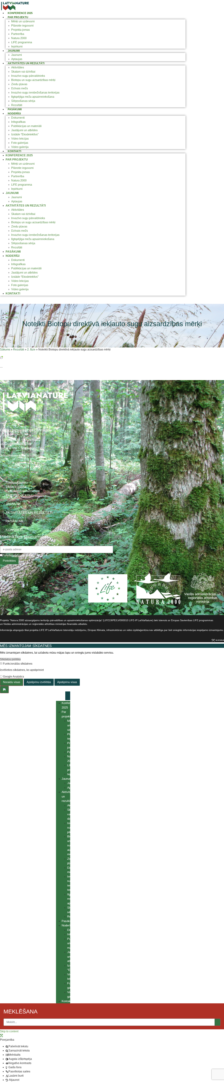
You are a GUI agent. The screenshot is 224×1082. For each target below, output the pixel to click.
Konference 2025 (20, 13)
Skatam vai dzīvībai (23, 71)
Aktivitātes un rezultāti (26, 63)
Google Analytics (13, 676)
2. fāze (31, 349)
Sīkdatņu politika (10, 659)
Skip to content (9, 1031)
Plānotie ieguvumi (22, 25)
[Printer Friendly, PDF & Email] (1, 357)
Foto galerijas (19, 142)
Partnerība (17, 33)
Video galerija (20, 146)
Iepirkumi (17, 46)
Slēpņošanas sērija (23, 100)
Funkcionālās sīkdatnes (17, 663)
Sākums (5, 349)
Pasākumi (15, 109)
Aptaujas (16, 59)
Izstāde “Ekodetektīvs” (24, 134)
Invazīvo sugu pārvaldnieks (28, 75)
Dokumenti (18, 117)
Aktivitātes (17, 67)
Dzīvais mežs (19, 88)
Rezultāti (16, 105)
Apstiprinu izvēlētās (39, 682)
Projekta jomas (20, 29)
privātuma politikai (23, 555)
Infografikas (18, 121)
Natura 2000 (19, 38)
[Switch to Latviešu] (12, 313)
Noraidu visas (11, 682)
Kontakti (14, 151)
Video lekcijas (20, 138)
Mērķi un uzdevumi (23, 21)
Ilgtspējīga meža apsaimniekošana (32, 96)
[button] (1, 1035)
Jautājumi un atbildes (24, 130)
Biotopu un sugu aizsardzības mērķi (33, 79)
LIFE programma (21, 42)
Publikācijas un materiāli (26, 126)
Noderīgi (14, 113)
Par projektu (18, 17)
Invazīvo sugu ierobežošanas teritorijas (35, 92)
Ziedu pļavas (19, 84)
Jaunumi (14, 50)
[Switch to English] (12, 317)
